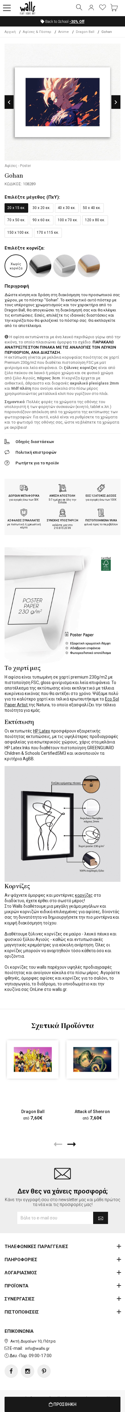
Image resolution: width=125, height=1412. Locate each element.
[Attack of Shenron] (92, 1059)
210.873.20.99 (62, 528)
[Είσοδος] (91, 8)
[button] (7, 8)
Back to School (64, 22)
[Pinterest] (44, 1371)
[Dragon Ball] (33, 1059)
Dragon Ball (33, 1111)
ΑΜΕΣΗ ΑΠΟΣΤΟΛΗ (62, 495)
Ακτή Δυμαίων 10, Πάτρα (33, 1341)
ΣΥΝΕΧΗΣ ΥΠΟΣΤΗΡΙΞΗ (62, 520)
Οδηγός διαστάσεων (34, 441)
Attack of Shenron (92, 1111)
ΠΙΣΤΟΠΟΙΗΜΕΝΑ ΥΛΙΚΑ (101, 520)
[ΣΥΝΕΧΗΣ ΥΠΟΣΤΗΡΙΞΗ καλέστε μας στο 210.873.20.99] (62, 513)
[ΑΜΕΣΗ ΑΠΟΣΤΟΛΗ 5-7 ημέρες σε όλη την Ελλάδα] (62, 488)
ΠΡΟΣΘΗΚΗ (64, 1404)
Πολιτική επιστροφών (35, 452)
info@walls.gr (37, 1348)
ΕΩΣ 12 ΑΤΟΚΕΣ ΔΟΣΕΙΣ (101, 495)
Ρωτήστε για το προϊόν (37, 463)
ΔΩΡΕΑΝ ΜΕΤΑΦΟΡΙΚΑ (23, 495)
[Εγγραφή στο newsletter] (100, 1218)
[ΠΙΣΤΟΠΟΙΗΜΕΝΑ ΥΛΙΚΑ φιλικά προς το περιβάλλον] (101, 513)
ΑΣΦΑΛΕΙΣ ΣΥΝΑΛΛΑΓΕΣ (24, 520)
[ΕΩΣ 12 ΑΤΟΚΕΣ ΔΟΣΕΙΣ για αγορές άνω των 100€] (101, 488)
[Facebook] (11, 1371)
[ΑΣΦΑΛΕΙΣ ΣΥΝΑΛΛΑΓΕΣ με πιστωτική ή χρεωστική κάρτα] (24, 513)
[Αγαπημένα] (102, 8)
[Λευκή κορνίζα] (64, 265)
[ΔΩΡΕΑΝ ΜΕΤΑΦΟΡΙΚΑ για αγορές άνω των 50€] (24, 488)
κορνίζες (84, 895)
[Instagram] (27, 1371)
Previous (9, 102)
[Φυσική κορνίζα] (88, 265)
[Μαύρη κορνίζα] (40, 265)
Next (115, 102)
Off (76, 22)
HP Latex (41, 731)
